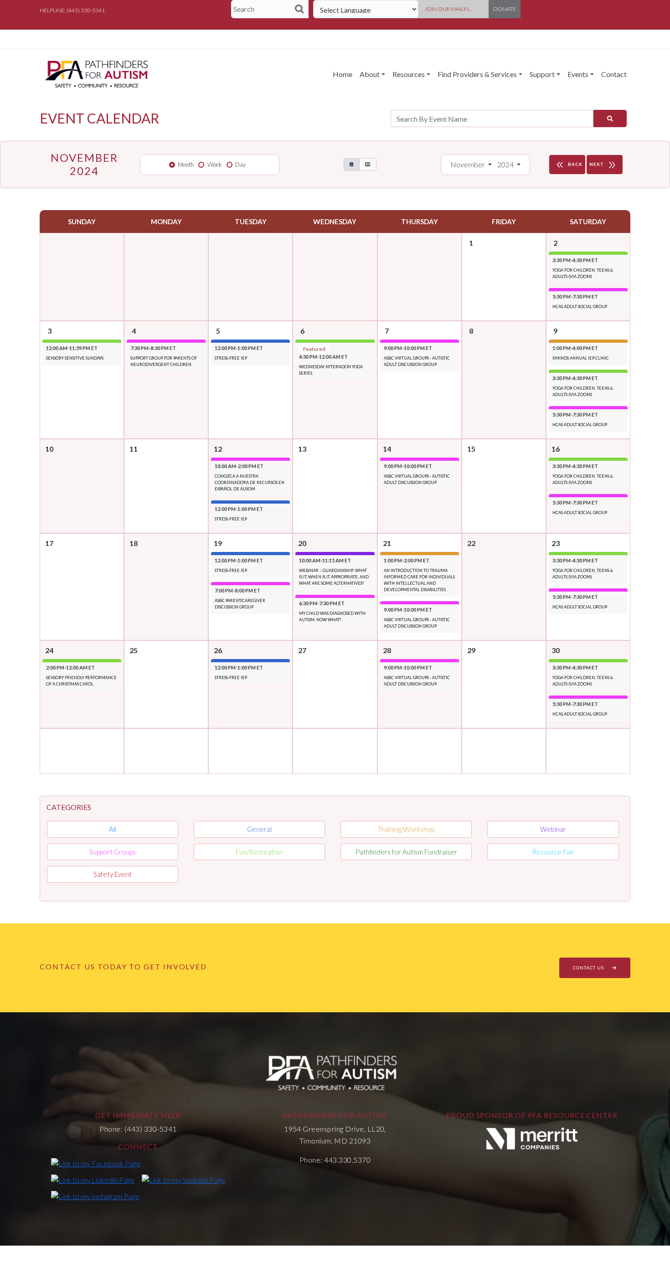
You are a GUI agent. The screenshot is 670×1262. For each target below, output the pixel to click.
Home (342, 74)
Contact (614, 74)
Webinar (553, 829)
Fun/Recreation (259, 852)
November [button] (468, 164)
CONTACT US (589, 967)
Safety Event (112, 874)
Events (577, 74)
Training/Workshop (406, 829)
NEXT (603, 165)
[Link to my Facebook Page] (95, 1163)
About (370, 74)
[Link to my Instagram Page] (95, 1196)
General (259, 829)
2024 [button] (506, 164)
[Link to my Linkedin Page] (92, 1179)
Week (214, 164)
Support (542, 74)
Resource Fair (553, 852)
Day (240, 164)
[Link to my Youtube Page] (183, 1179)
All (112, 829)
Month (186, 164)
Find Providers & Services (477, 74)
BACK (568, 165)
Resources (408, 74)
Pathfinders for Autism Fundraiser (406, 852)
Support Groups (112, 852)
